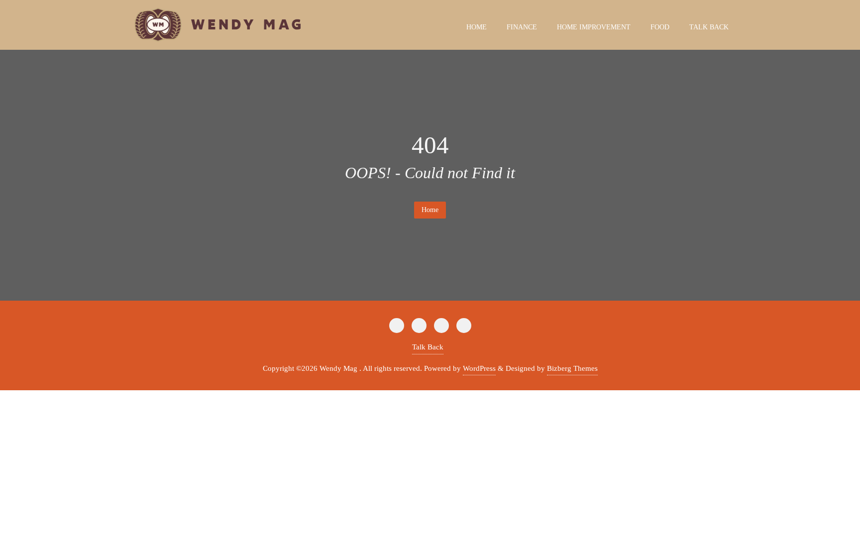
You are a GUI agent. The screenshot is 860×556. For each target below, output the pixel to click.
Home (430, 210)
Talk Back (427, 347)
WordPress (479, 368)
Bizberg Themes (572, 368)
